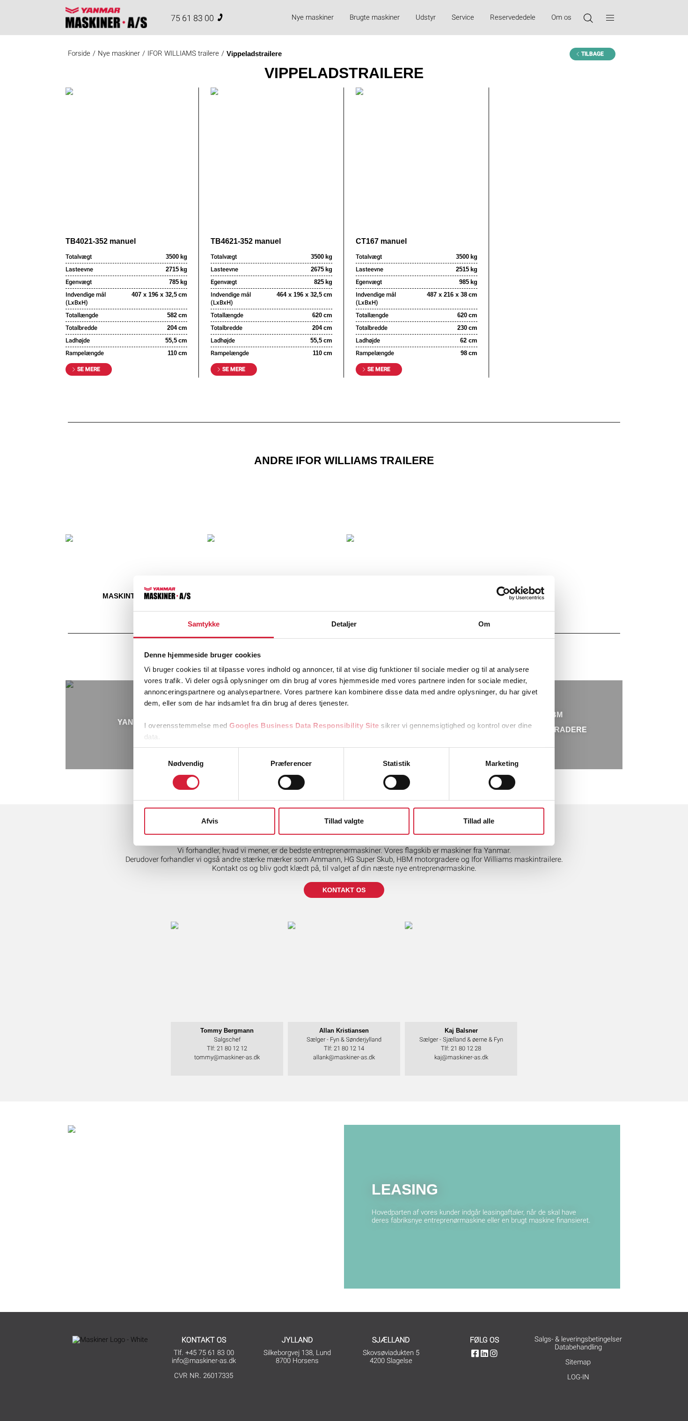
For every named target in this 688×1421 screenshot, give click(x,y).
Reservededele (512, 17)
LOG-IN (578, 1377)
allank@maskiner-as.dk (344, 1057)
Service (463, 17)
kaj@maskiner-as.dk (461, 1057)
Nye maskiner (313, 17)
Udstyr (426, 17)
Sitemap (578, 1362)
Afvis (209, 821)
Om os (561, 17)
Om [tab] (484, 624)
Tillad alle (478, 821)
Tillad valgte (344, 821)
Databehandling (578, 1347)
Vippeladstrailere (254, 54)
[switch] (291, 782)
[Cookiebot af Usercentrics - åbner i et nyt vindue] (503, 593)
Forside (79, 53)
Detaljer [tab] (344, 624)
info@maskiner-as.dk (204, 1360)
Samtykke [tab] (204, 624)
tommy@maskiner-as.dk (227, 1057)
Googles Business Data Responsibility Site (304, 725)
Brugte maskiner (375, 17)
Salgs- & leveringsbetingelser (578, 1339)
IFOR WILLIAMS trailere (183, 53)
